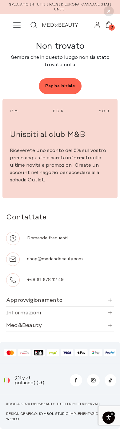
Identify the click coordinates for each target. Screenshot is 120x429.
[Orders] (97, 26)
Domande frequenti (47, 238)
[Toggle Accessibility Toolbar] (108, 417)
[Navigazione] (16, 25)
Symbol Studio (54, 414)
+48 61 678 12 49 (45, 279)
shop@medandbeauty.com (55, 258)
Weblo (12, 419)
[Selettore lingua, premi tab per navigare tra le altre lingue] (7, 380)
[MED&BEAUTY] (60, 25)
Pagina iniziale (60, 86)
